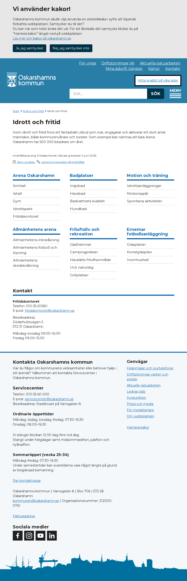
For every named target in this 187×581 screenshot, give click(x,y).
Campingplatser (84, 252)
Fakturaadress (24, 516)
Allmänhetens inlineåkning (36, 240)
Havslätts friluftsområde (90, 260)
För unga (87, 63)
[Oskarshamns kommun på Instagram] (29, 536)
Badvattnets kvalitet (87, 201)
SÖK (155, 93)
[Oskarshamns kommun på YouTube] (40, 536)
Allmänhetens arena (34, 229)
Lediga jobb (136, 391)
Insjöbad (77, 186)
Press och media (140, 404)
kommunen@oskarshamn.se (36, 501)
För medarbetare (140, 410)
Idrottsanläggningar (144, 186)
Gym (17, 201)
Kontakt (172, 69)
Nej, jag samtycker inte (71, 48)
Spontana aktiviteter (144, 201)
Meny (175, 90)
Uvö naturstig (81, 267)
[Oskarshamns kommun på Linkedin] (52, 536)
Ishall (17, 193)
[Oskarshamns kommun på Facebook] (18, 536)
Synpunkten (136, 398)
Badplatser (82, 175)
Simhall (19, 186)
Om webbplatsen (140, 416)
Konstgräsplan (139, 252)
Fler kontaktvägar (27, 481)
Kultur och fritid (33, 111)
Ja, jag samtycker (29, 48)
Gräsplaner (136, 244)
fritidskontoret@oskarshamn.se (50, 311)
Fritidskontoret (26, 216)
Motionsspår (137, 193)
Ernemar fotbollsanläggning (147, 232)
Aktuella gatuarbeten (160, 63)
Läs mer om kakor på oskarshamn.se (42, 38)
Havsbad (77, 193)
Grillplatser (79, 275)
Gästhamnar (80, 244)
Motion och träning (147, 175)
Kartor (154, 69)
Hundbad (78, 209)
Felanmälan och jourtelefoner (150, 368)
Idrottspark (22, 209)
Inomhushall (138, 260)
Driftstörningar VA (117, 63)
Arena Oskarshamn (34, 175)
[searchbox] (108, 93)
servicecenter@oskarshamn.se (49, 399)
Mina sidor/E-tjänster (124, 69)
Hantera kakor (138, 427)
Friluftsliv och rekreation (84, 232)
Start (16, 111)
